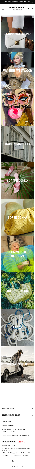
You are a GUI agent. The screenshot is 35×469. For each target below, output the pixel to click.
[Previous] (2, 2)
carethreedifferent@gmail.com (15, 436)
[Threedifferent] (17, 9)
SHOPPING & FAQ (8, 408)
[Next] (33, 2)
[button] (28, 9)
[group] (17, 2)
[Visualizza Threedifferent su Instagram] (13, 461)
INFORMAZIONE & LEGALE (11, 415)
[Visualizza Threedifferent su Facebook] (21, 461)
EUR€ (14, 466)
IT (20, 466)
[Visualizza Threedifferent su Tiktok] (17, 461)
